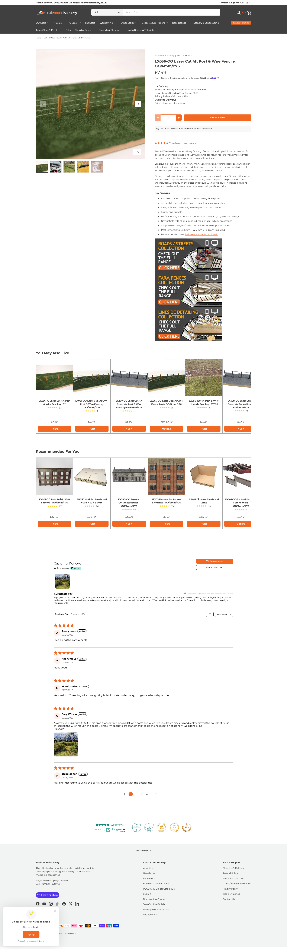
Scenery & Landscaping (206, 22)
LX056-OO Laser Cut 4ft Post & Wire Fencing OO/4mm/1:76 (67, 38)
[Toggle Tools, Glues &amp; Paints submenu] (60, 30)
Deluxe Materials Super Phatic (201, 234)
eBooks (147, 893)
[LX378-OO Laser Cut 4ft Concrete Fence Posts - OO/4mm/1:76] (241, 377)
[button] (249, 13)
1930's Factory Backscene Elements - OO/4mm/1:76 (166, 501)
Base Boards (179, 22)
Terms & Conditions (233, 878)
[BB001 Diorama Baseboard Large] (203, 476)
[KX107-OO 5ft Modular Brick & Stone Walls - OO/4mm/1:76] (241, 476)
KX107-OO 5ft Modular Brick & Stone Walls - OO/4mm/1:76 (241, 502)
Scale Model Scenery (164, 55)
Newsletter (149, 873)
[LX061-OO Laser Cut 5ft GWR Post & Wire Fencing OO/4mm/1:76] (91, 377)
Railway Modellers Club (155, 909)
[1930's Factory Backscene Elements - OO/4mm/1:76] (166, 476)
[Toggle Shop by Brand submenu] (93, 30)
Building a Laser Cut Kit (156, 883)
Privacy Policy (230, 888)
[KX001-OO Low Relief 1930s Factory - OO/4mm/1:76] (54, 476)
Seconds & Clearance (110, 30)
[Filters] (210, 614)
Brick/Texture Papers (153, 22)
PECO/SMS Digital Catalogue (159, 888)
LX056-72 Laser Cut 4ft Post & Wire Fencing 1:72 (54, 402)
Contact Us (229, 899)
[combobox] (155, 12)
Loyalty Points (150, 914)
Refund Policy (230, 873)
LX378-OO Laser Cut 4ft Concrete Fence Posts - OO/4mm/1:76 (241, 404)
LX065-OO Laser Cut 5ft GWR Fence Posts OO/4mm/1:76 (166, 402)
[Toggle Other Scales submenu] (136, 23)
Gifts (68, 30)
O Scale (73, 22)
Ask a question (214, 567)
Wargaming (106, 22)
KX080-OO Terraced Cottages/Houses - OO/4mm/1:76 (129, 502)
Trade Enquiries (231, 893)
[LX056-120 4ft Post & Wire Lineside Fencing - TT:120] (203, 377)
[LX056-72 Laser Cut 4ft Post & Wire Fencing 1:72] (54, 377)
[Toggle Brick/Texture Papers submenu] (166, 23)
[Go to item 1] (62, 581)
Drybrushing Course (154, 899)
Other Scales (127, 22)
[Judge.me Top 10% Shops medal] (186, 827)
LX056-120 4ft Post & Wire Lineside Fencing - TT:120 (204, 402)
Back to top (142, 850)
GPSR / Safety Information (237, 883)
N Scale (58, 22)
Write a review (214, 561)
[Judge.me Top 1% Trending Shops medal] (174, 827)
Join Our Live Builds (154, 904)
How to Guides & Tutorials (140, 30)
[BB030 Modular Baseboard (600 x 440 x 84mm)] (91, 476)
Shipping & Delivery (233, 868)
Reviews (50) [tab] (61, 614)
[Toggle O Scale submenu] (79, 23)
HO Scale (90, 22)
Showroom (149, 878)
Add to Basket (217, 117)
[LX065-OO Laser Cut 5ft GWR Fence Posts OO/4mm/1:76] (166, 377)
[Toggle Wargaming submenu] (115, 23)
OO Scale (41, 22)
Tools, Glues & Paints (47, 30)
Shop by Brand (83, 30)
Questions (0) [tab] (78, 614)
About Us (148, 868)
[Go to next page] (162, 794)
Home (38, 38)
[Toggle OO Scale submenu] (48, 23)
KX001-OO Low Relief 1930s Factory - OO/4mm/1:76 (54, 501)
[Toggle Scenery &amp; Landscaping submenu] (221, 23)
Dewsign (71, 933)
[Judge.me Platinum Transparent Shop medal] (136, 827)
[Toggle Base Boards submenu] (188, 23)
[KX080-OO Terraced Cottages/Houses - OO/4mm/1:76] (129, 476)
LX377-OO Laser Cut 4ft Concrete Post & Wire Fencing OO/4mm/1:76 (129, 404)
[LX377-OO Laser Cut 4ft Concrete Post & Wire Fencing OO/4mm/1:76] (129, 377)
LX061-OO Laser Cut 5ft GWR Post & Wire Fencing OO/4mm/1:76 (91, 404)
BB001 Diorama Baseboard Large (204, 501)
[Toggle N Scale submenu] (64, 23)
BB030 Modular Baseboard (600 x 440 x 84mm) (92, 501)
